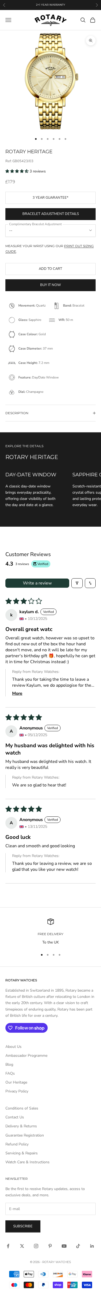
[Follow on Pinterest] (50, 1246)
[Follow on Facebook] (8, 1246)
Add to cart (50, 268)
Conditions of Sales (21, 1108)
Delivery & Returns (21, 1126)
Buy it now (50, 285)
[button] (17, 171)
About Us (13, 1046)
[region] (50, 931)
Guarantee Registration (24, 1135)
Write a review (37, 583)
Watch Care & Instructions (27, 1162)
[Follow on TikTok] (78, 1246)
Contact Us (14, 1117)
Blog (9, 1064)
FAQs (10, 1073)
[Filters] (77, 583)
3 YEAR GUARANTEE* (50, 197)
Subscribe (23, 1226)
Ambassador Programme (26, 1055)
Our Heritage (16, 1082)
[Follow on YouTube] (64, 1246)
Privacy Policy (16, 1091)
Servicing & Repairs (21, 1153)
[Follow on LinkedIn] (92, 1246)
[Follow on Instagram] (36, 1246)
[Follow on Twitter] (22, 1246)
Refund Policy (17, 1144)
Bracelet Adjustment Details (50, 213)
